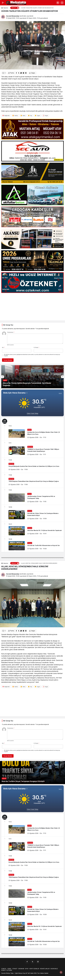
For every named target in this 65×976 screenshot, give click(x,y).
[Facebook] (27, 962)
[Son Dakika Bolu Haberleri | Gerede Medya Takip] (16, 2)
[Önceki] (2, 376)
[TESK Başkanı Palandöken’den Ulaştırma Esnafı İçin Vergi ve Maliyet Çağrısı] (32, 480)
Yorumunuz (10, 332)
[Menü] (3, 2)
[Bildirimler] (62, 2)
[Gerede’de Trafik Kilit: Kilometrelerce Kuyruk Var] (32, 544)
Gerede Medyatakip (12, 16)
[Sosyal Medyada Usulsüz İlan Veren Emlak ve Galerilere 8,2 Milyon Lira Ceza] (32, 465)
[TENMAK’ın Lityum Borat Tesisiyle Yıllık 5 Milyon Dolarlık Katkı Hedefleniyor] (32, 449)
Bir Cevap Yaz (8, 325)
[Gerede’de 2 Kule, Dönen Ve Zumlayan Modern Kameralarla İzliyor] (32, 513)
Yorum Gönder (7, 360)
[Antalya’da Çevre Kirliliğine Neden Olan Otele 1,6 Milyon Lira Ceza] (32, 429)
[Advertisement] (32, 306)
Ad (3, 347)
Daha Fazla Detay (32, 413)
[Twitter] (32, 962)
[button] (57, 2)
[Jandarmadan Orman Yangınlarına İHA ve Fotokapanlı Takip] (32, 496)
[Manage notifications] (61, 972)
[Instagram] (38, 962)
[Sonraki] (62, 376)
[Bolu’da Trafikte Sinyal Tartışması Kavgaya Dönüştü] (32, 772)
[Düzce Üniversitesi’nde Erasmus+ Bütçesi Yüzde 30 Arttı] (32, 376)
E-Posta (36, 347)
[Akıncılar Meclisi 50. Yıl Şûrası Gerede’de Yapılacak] (32, 529)
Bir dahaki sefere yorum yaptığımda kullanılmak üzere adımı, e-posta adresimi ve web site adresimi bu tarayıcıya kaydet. (32, 355)
